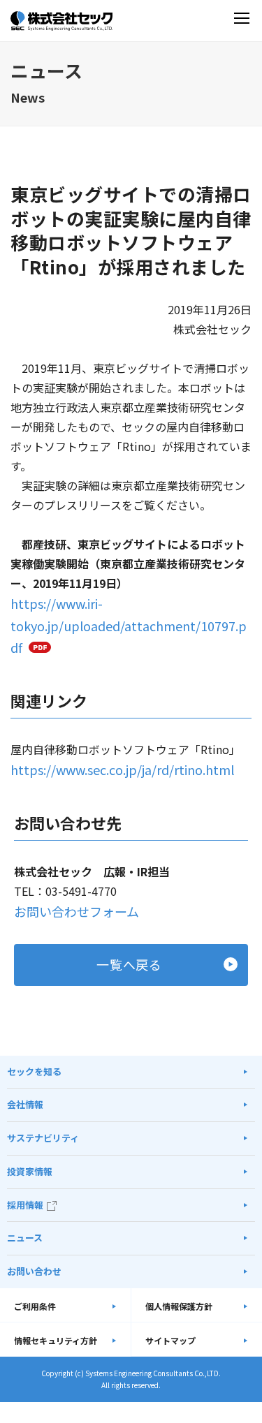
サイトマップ (170, 1340)
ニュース (25, 1237)
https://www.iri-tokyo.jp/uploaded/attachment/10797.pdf (128, 625)
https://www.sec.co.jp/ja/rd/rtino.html (122, 769)
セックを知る (34, 1071)
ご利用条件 (35, 1306)
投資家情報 (29, 1171)
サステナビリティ (43, 1137)
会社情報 (25, 1104)
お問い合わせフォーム (76, 911)
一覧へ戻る (129, 964)
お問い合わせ (34, 1271)
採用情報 (25, 1204)
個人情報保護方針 (178, 1306)
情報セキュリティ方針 (55, 1340)
